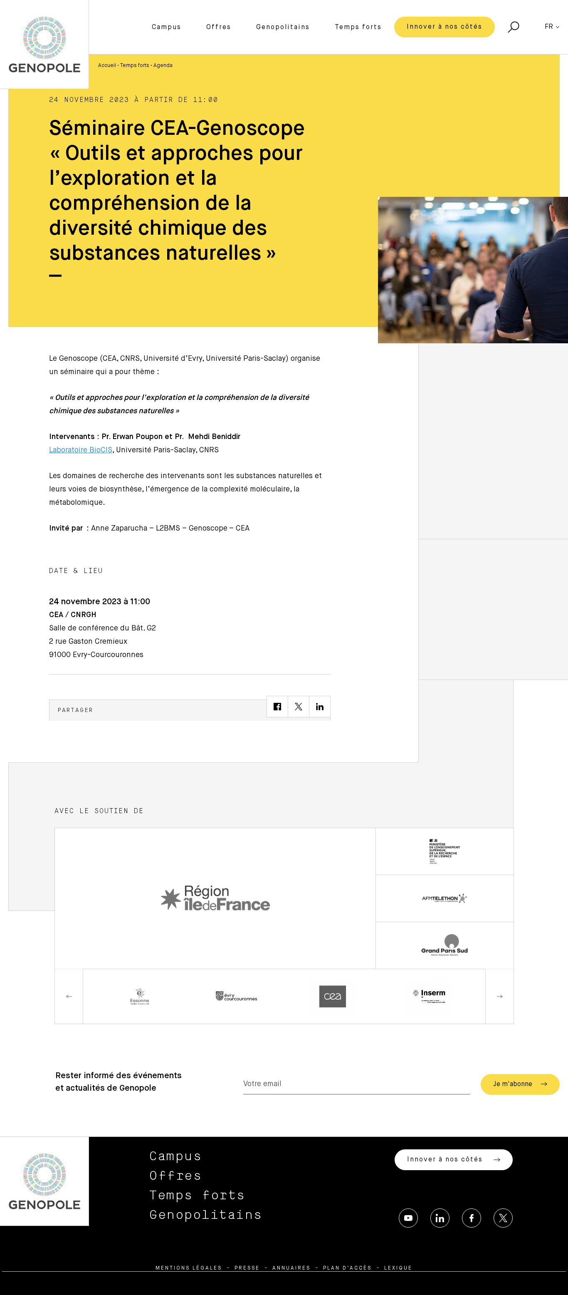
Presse (247, 1268)
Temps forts (358, 27)
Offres (218, 27)
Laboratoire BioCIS (80, 450)
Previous (69, 996)
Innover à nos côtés (444, 27)
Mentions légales (189, 1268)
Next (499, 996)
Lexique (398, 1268)
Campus (166, 27)
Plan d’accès (347, 1268)
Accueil (107, 65)
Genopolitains (283, 27)
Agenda (163, 65)
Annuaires (291, 1268)
